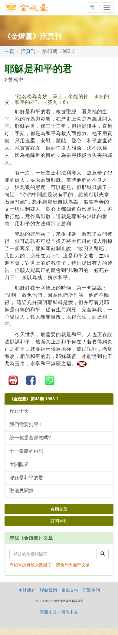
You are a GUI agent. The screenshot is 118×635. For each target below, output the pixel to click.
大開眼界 (19, 464)
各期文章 (59, 509)
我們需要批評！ (26, 424)
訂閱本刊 (59, 520)
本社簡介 (26, 590)
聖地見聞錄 (21, 490)
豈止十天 (19, 411)
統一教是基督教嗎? (30, 437)
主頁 (9, 51)
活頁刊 (28, 51)
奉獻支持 (69, 590)
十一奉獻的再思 (26, 451)
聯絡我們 (48, 590)
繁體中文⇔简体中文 (59, 612)
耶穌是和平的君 (26, 477)
